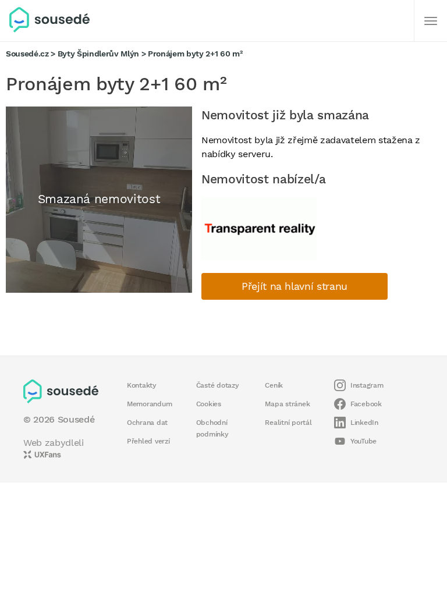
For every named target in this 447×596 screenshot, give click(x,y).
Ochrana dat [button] (147, 422)
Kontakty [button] (142, 385)
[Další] (431, 21)
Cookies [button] (208, 404)
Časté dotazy (217, 385)
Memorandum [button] (149, 404)
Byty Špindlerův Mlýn (98, 53)
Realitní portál (288, 422)
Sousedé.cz (27, 53)
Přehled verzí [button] (148, 441)
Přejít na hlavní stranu (294, 286)
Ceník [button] (274, 385)
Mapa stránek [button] (287, 404)
